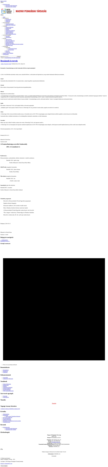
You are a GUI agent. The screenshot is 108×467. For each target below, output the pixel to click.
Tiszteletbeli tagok (9, 45)
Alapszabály (5, 377)
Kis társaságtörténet (9, 41)
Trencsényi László (6, 63)
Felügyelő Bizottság (9, 27)
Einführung (8, 21)
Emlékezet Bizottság (10, 43)
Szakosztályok (8, 37)
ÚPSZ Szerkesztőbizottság (11, 34)
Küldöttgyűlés (8, 28)
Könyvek (7, 50)
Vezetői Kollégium (9, 32)
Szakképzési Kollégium (10, 30)
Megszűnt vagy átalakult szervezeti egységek (14, 44)
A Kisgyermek (11, 49)
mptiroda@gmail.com (55, 442)
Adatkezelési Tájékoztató (10, 25)
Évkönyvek (8, 52)
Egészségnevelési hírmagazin (11, 5)
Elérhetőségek (6, 54)
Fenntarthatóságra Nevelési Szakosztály (12, 57)
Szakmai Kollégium (9, 31)
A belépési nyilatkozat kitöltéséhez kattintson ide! (10, 408)
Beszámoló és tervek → (5, 241)
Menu (2, 2)
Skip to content (3, 1)
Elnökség (7, 29)
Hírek (4, 17)
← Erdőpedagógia (4, 240)
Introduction (8, 20)
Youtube (54, 403)
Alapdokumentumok (10, 23)
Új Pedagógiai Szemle (12, 48)
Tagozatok (8, 36)
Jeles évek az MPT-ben (10, 40)
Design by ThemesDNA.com (6, 463)
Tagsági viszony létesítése (8, 53)
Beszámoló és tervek (9, 61)
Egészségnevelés (6, 4)
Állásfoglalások (9, 39)
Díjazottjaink (5, 415)
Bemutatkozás (8, 19)
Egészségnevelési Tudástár (11, 6)
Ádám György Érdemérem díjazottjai (13, 416)
